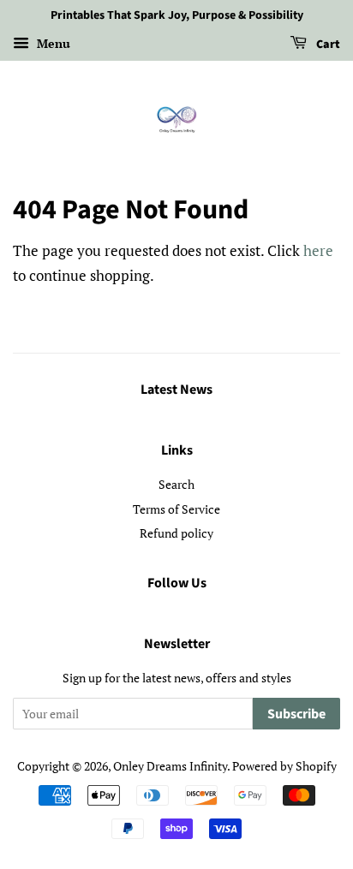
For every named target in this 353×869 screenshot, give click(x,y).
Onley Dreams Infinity (170, 766)
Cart (327, 44)
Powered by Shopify (284, 766)
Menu (51, 43)
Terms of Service (176, 509)
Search (176, 484)
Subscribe (296, 714)
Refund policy (176, 533)
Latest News (176, 389)
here (318, 250)
